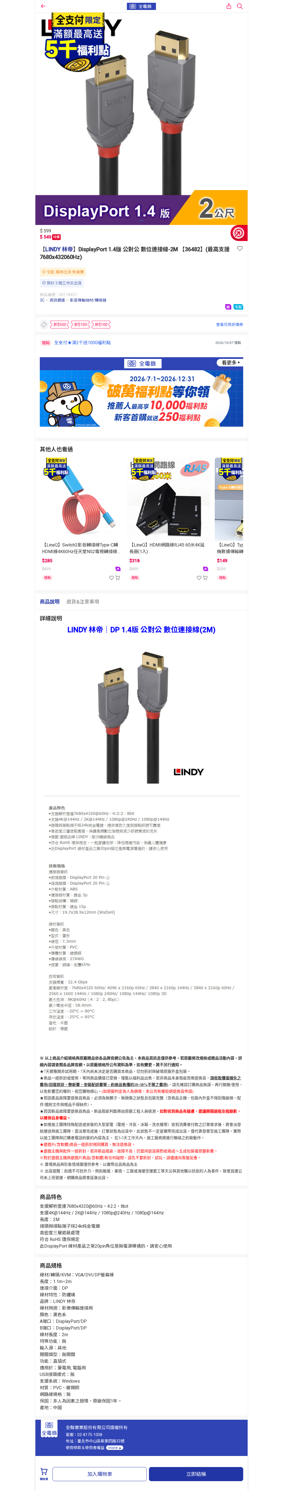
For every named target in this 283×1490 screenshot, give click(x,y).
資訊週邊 (57, 300)
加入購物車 (99, 1474)
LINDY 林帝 (59, 249)
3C (42, 300)
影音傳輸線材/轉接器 (88, 300)
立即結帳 (196, 1474)
